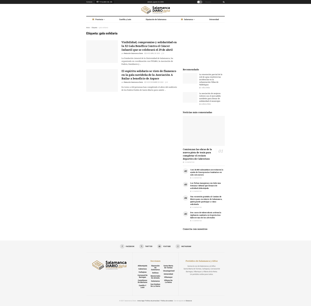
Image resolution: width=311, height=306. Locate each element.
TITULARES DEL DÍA (105, 2)
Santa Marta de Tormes (168, 267)
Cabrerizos (142, 269)
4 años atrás (205, 104)
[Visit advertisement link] (204, 44)
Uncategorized (168, 271)
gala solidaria (103, 27)
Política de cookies (167, 301)
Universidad (214, 19)
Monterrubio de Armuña (155, 277)
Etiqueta (94, 27)
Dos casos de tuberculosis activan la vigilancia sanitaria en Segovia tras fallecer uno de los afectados (205, 215)
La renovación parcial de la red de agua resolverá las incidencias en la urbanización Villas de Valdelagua (210, 79)
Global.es (189, 301)
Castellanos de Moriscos (142, 281)
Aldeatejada (142, 266)
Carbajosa (143, 272)
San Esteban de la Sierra (155, 285)
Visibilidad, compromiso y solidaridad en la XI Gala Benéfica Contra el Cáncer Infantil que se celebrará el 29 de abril (149, 45)
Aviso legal (141, 301)
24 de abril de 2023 (153, 53)
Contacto (89, 2)
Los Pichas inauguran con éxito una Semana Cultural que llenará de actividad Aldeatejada (205, 185)
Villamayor (168, 277)
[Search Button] (223, 2)
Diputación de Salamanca (156, 19)
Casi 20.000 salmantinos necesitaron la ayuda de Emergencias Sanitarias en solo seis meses (206, 172)
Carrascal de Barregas (142, 276)
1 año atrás (205, 88)
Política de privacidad (152, 301)
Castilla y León (125, 19)
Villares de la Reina (168, 281)
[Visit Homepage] (155, 10)
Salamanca (188, 19)
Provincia (99, 19)
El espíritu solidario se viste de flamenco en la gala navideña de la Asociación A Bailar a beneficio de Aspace (148, 74)
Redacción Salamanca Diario (133, 53)
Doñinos (155, 273)
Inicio (88, 27)
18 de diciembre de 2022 (155, 82)
